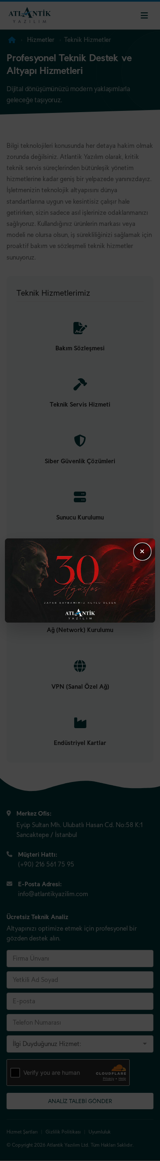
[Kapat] (142, 551)
